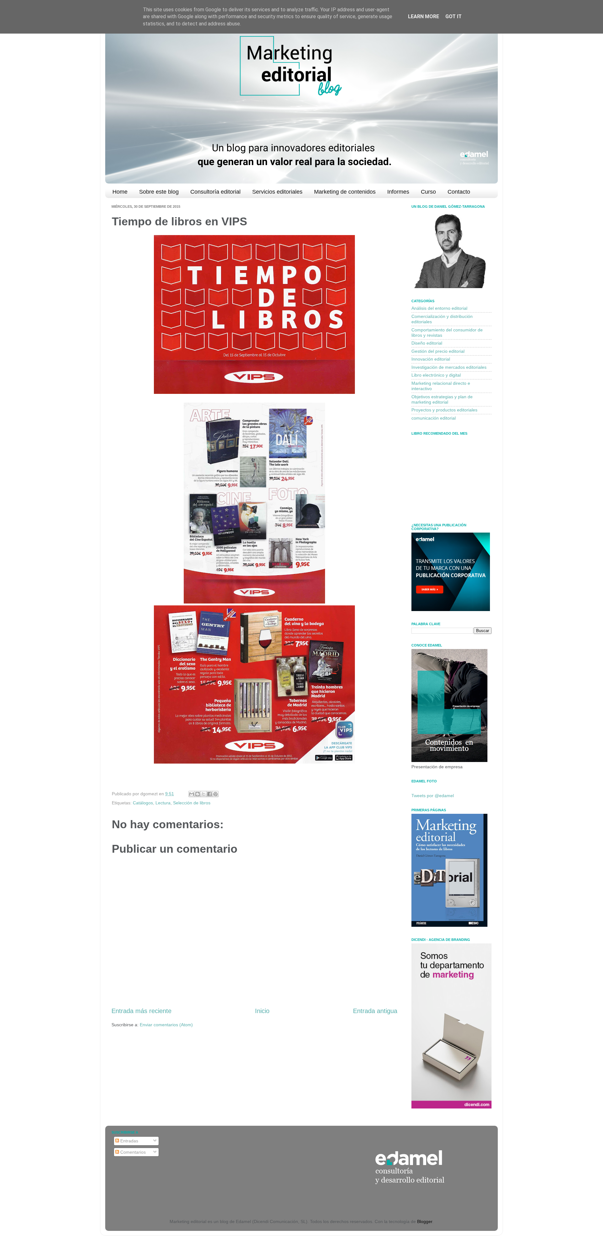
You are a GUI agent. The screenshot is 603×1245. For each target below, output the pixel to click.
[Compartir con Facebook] (209, 794)
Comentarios (132, 1152)
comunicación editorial (433, 418)
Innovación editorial (430, 359)
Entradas (128, 1140)
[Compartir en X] (203, 794)
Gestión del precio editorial (437, 351)
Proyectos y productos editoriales (444, 409)
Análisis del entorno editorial (439, 308)
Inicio (262, 1010)
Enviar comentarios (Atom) (166, 1024)
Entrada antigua (375, 1010)
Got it (453, 16)
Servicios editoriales (277, 192)
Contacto (459, 192)
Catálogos (143, 802)
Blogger (424, 1221)
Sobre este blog (159, 192)
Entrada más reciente (141, 1010)
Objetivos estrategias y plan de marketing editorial (442, 399)
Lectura (163, 802)
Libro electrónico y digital (436, 375)
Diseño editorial (426, 343)
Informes (398, 192)
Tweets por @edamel (432, 795)
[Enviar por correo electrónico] (191, 794)
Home (120, 192)
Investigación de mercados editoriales (448, 367)
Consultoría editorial (215, 192)
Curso (428, 192)
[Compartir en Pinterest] (215, 794)
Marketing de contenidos (345, 192)
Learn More (423, 16)
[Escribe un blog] (197, 794)
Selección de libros (191, 802)
